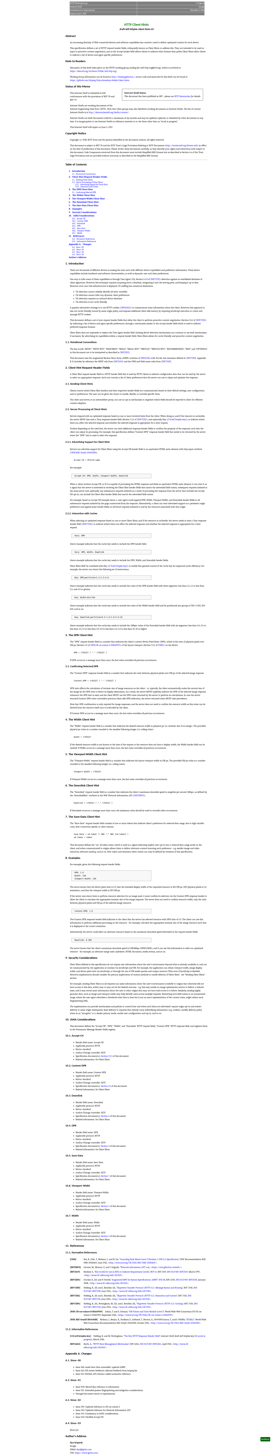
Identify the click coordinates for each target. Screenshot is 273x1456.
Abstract (70, 36)
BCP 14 (153, 1272)
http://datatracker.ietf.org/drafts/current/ (109, 112)
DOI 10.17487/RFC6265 (150, 1344)
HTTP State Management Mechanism (111, 1344)
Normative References (85, 239)
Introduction (78, 171)
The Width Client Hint (83, 195)
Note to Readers (75, 61)
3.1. (73, 192)
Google (201, 7)
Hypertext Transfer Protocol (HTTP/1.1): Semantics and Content (147, 1295)
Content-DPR (82, 221)
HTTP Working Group (78, 3)
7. (70, 205)
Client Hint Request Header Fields (89, 177)
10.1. (74, 218)
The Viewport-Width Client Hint (88, 198)
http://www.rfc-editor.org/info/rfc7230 (131, 1291)
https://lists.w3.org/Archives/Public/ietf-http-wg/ (93, 71)
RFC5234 (75, 1280)
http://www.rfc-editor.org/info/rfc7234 (131, 1307)
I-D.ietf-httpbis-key (80, 1336)
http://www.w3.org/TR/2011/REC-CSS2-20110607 (132, 1262)
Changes (87, 244)
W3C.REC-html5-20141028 (84, 1319)
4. (70, 195)
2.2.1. (77, 184)
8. (70, 209)
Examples (77, 209)
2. (70, 177)
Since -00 (80, 247)
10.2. (74, 221)
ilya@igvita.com (84, 1449)
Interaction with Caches (89, 187)
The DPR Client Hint (82, 189)
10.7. (74, 233)
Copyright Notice (75, 133)
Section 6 (105, 1116)
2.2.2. (77, 187)
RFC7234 (75, 1303)
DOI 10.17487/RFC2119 (177, 1272)
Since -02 (80, 252)
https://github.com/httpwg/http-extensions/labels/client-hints (99, 80)
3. (70, 189)
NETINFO (75, 1267)
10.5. (74, 228)
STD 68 (162, 1280)
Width (79, 233)
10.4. (74, 226)
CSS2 (73, 1259)
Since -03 (80, 254)
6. (70, 202)
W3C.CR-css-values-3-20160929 (86, 1311)
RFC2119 (75, 1272)
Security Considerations (84, 212)
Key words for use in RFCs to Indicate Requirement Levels (122, 1272)
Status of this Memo (77, 86)
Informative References (86, 241)
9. (70, 212)
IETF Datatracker (182, 96)
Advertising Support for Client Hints (94, 184)
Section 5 (105, 1206)
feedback (265, 1439)
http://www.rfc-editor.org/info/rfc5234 (108, 1283)
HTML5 (190, 1319)
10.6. (74, 230)
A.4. (73, 254)
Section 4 (105, 1236)
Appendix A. (75, 244)
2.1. (73, 180)
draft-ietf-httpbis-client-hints (135, 29)
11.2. (74, 241)
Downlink (81, 223)
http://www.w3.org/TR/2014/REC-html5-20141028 (175, 1323)
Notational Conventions (86, 174)
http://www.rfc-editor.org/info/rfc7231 (131, 1299)
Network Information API (133, 1267)
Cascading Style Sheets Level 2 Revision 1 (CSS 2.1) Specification (149, 1259)
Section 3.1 (106, 1086)
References (78, 236)
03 (152, 29)
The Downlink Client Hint (85, 202)
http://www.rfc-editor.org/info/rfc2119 (103, 1275)
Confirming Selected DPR (86, 192)
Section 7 (105, 1176)
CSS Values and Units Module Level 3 (146, 1311)
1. (69, 171)
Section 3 (105, 1146)
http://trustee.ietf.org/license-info (181, 145)
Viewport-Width (83, 230)
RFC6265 (75, 1344)
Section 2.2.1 (106, 1056)
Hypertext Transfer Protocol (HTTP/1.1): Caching (160, 1303)
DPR (79, 226)
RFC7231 (75, 1295)
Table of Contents (76, 164)
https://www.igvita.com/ (86, 1453)
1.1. (73, 174)
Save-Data (81, 228)
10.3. (74, 223)
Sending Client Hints (84, 180)
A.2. (73, 249)
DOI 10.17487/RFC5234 (186, 1280)
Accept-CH (81, 218)
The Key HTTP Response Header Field (141, 1336)
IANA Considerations (83, 215)
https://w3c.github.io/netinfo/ (166, 1267)
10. (70, 215)
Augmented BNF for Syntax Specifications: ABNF (134, 1280)
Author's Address (77, 257)
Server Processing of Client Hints (89, 182)
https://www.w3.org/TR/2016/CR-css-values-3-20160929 (145, 1315)
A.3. (73, 252)
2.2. (73, 182)
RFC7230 (75, 1287)
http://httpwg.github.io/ (123, 77)
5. (70, 198)
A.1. (73, 247)
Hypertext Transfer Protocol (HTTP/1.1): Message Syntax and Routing (149, 1287)
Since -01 (80, 249)
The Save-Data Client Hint (85, 205)
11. (70, 236)
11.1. (73, 239)
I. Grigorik (200, 3)
